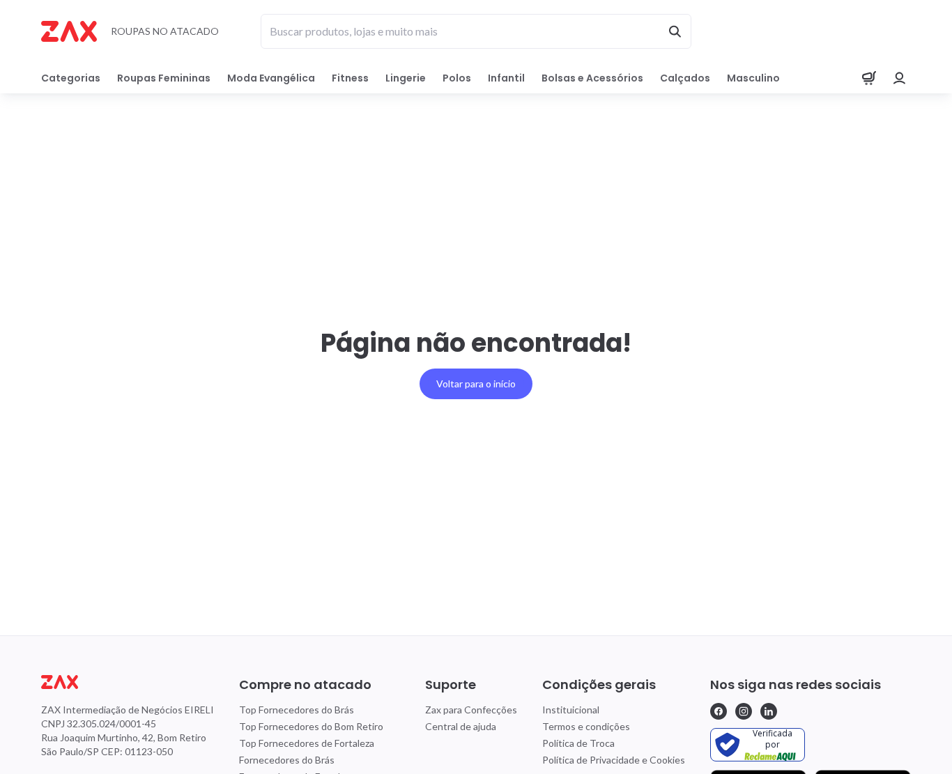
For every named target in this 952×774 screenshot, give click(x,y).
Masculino (753, 78)
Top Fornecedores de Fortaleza (306, 743)
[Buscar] (674, 31)
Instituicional (570, 709)
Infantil (506, 78)
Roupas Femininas (163, 78)
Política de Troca (578, 743)
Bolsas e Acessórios (592, 78)
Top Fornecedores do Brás (296, 709)
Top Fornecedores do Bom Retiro (311, 726)
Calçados (685, 78)
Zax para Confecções (471, 709)
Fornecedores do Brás (287, 760)
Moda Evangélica (271, 78)
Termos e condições (586, 726)
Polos (457, 78)
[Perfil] (900, 78)
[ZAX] (69, 31)
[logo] (127, 682)
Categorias (70, 78)
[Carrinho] (869, 78)
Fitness (350, 78)
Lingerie (405, 78)
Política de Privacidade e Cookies (613, 760)
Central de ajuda (460, 726)
